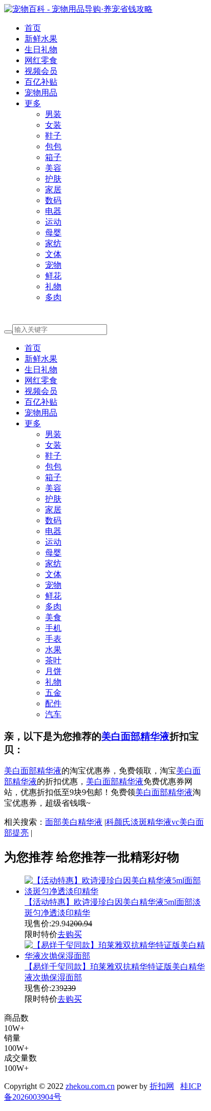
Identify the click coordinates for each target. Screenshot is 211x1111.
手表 (53, 638)
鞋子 (53, 135)
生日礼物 (41, 49)
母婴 (53, 232)
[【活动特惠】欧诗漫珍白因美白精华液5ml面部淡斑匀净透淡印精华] (116, 891)
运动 (53, 221)
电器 (53, 211)
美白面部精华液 (135, 736)
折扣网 (162, 1086)
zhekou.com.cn (90, 1086)
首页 (33, 28)
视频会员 (41, 71)
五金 (53, 692)
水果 (53, 649)
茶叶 (53, 660)
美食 (53, 617)
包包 (53, 146)
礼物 (53, 286)
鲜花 (53, 275)
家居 (53, 189)
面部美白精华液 (73, 822)
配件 (53, 703)
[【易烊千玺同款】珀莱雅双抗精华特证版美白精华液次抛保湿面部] (116, 955)
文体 (53, 254)
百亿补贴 (41, 81)
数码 (53, 200)
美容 (53, 168)
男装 (53, 114)
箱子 (53, 157)
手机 (53, 628)
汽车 (53, 714)
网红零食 (41, 60)
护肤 (53, 178)
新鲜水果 (41, 38)
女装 (53, 125)
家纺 (53, 243)
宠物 (53, 265)
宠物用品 (41, 92)
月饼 (53, 671)
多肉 (53, 297)
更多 (33, 103)
